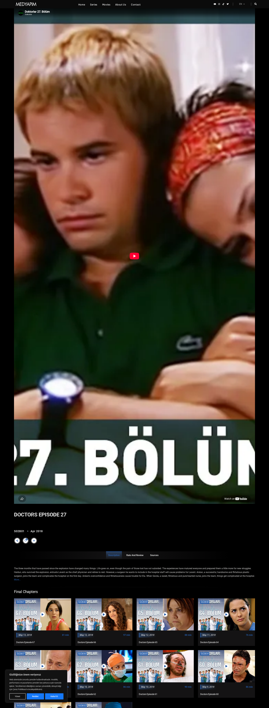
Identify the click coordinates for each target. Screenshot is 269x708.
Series (93, 4)
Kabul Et (54, 696)
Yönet (17, 696)
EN (240, 4)
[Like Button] (26, 540)
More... (17, 579)
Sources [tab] (154, 555)
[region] (36, 686)
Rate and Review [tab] (134, 555)
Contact (136, 4)
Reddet (35, 696)
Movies (106, 4)
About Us (120, 4)
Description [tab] (114, 555)
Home (81, 4)
